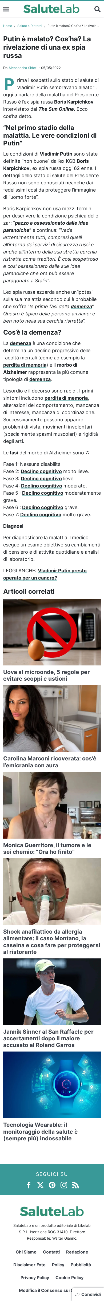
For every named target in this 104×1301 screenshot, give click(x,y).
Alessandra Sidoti (23, 68)
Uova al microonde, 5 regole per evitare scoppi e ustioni (46, 675)
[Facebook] (28, 1184)
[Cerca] (97, 9)
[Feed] (75, 1184)
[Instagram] (64, 1184)
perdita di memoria (24, 365)
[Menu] (6, 9)
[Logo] (51, 9)
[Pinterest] (52, 1184)
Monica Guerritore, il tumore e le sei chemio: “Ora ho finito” (47, 848)
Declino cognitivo (41, 471)
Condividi (91, 1294)
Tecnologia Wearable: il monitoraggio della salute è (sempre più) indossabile (40, 1131)
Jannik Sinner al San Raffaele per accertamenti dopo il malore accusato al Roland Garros (48, 1038)
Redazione (77, 1252)
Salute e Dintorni (29, 26)
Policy (58, 1264)
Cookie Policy (69, 1277)
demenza (81, 306)
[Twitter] (40, 1184)
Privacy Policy (35, 1277)
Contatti (51, 1252)
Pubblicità (81, 1264)
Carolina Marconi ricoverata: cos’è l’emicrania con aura (50, 761)
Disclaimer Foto (29, 1264)
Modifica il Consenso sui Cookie (52, 1290)
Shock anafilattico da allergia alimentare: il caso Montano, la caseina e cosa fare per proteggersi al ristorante (51, 941)
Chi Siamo (26, 1252)
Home (7, 26)
